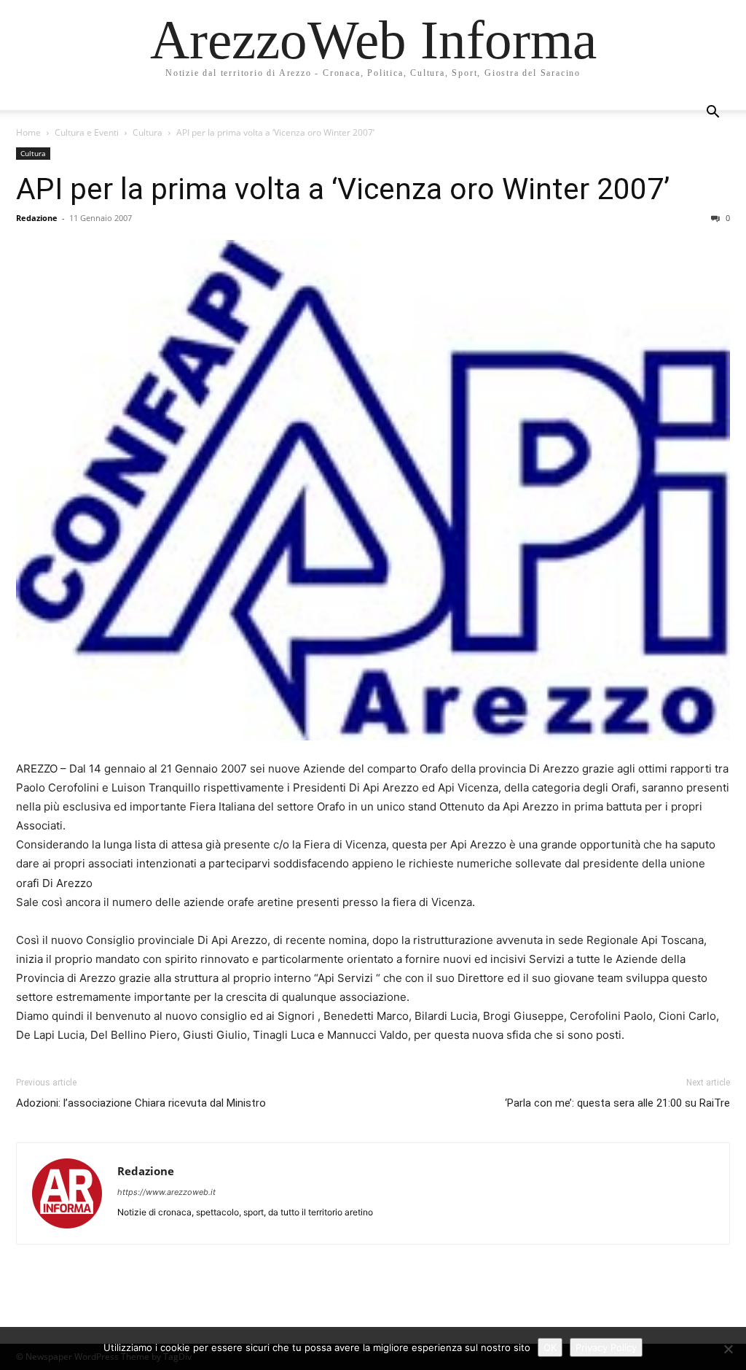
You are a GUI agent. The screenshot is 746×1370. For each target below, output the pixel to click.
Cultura (147, 132)
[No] (728, 1349)
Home (28, 132)
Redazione (37, 217)
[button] (712, 113)
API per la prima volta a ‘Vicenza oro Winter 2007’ (343, 188)
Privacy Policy (606, 1347)
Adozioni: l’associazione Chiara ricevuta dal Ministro (141, 1103)
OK (550, 1347)
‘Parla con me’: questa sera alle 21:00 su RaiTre (617, 1103)
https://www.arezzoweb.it (166, 1192)
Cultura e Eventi (87, 132)
